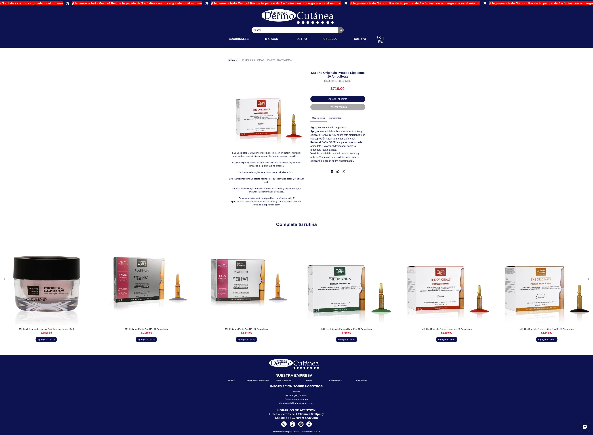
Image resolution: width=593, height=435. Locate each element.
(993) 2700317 (301, 395)
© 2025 (317, 432)
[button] (380, 39)
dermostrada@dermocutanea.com (296, 403)
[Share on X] (344, 171)
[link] (319, 118)
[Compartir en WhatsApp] (338, 171)
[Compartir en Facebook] (332, 171)
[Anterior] (4, 279)
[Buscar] (341, 30)
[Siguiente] (589, 279)
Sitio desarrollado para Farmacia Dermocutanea (293, 432)
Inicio (231, 60)
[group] (296, 287)
